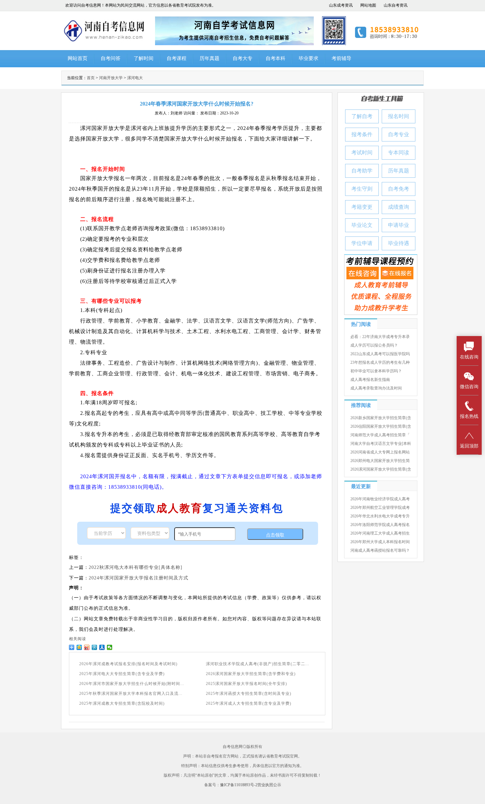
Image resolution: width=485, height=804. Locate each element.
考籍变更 (361, 207)
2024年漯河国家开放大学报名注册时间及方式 (138, 577)
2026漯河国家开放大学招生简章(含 (380, 469)
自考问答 (110, 58)
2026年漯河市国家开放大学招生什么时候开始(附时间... (131, 683)
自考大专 (242, 58)
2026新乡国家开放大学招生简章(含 (380, 418)
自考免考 (398, 189)
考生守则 (361, 189)
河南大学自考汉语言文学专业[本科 (380, 443)
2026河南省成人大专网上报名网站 (380, 452)
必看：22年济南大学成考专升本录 (380, 336)
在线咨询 (469, 357)
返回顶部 (469, 446)
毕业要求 (308, 58)
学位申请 (361, 243)
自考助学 (361, 170)
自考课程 (176, 58)
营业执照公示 (269, 785)
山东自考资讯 (395, 5)
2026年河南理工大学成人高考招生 (380, 533)
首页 (91, 78)
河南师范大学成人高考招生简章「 (380, 435)
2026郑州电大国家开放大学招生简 (380, 460)
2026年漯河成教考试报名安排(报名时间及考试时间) (128, 664)
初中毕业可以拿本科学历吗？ (376, 371)
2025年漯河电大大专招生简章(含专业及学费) (122, 673)
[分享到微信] (110, 647)
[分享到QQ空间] (79, 647)
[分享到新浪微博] (87, 647)
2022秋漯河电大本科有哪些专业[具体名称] (135, 567)
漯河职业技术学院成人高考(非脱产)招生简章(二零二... (257, 664)
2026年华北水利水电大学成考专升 (380, 516)
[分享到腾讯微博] (94, 647)
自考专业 (398, 134)
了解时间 (143, 58)
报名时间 (398, 116)
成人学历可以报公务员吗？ (374, 345)
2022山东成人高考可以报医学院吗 (380, 354)
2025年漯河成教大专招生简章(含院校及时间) (122, 703)
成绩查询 (398, 207)
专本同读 (398, 152)
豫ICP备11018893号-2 (238, 785)
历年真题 (209, 58)
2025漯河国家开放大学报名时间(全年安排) (246, 683)
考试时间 (361, 152)
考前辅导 (341, 58)
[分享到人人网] (102, 647)
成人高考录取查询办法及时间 (376, 388)
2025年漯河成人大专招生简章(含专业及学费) (248, 703)
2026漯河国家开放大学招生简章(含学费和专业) (251, 673)
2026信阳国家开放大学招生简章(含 (380, 426)
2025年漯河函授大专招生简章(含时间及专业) (248, 693)
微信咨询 (469, 386)
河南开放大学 (111, 78)
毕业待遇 (398, 243)
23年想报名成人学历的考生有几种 (380, 362)
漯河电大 (135, 78)
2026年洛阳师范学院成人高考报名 (380, 524)
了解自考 (361, 116)
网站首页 (77, 58)
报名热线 (469, 416)
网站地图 (368, 5)
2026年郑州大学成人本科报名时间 (380, 542)
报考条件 (361, 134)
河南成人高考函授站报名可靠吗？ (380, 550)
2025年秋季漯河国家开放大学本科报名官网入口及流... (130, 693)
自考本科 (275, 58)
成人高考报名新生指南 (370, 379)
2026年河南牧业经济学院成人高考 (380, 499)
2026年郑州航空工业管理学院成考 (380, 507)
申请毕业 (398, 225)
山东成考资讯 (341, 5)
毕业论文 (361, 225)
